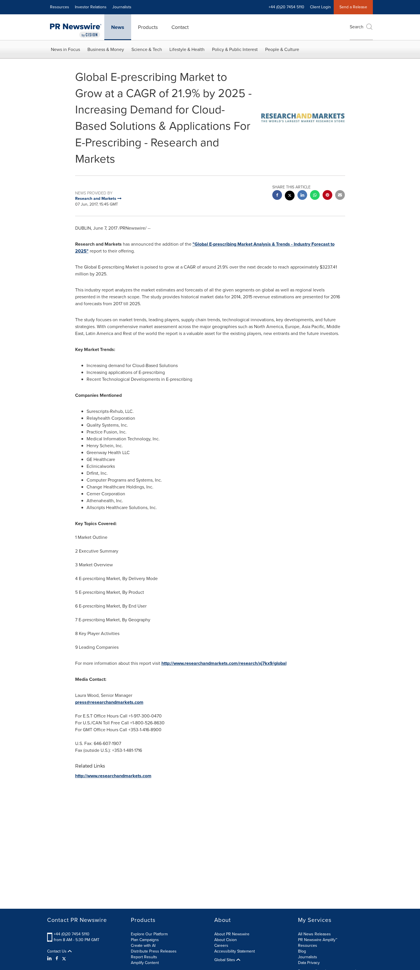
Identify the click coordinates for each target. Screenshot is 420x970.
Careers (221, 946)
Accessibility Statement (234, 951)
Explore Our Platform (149, 934)
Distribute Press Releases (154, 951)
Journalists (121, 7)
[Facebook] (56, 958)
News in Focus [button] (65, 49)
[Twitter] (64, 958)
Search (356, 26)
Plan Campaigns (145, 940)
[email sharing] (340, 195)
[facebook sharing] (277, 195)
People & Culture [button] (282, 49)
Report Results (144, 957)
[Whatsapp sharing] (315, 195)
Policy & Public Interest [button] (235, 49)
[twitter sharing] (290, 196)
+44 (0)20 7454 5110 (71, 934)
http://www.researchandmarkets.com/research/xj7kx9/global (224, 663)
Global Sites (225, 960)
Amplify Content (145, 963)
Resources (59, 7)
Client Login (320, 7)
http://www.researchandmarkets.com (113, 775)
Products (148, 27)
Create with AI (143, 946)
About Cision (225, 940)
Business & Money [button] (105, 49)
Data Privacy (309, 963)
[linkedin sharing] (302, 195)
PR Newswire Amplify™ (317, 940)
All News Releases (314, 934)
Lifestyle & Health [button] (187, 49)
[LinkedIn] (50, 958)
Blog (302, 951)
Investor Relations (91, 7)
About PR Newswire (231, 934)
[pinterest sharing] (327, 195)
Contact (180, 27)
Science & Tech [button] (146, 49)
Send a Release (353, 7)
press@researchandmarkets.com (109, 702)
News (117, 27)
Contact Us (57, 951)
